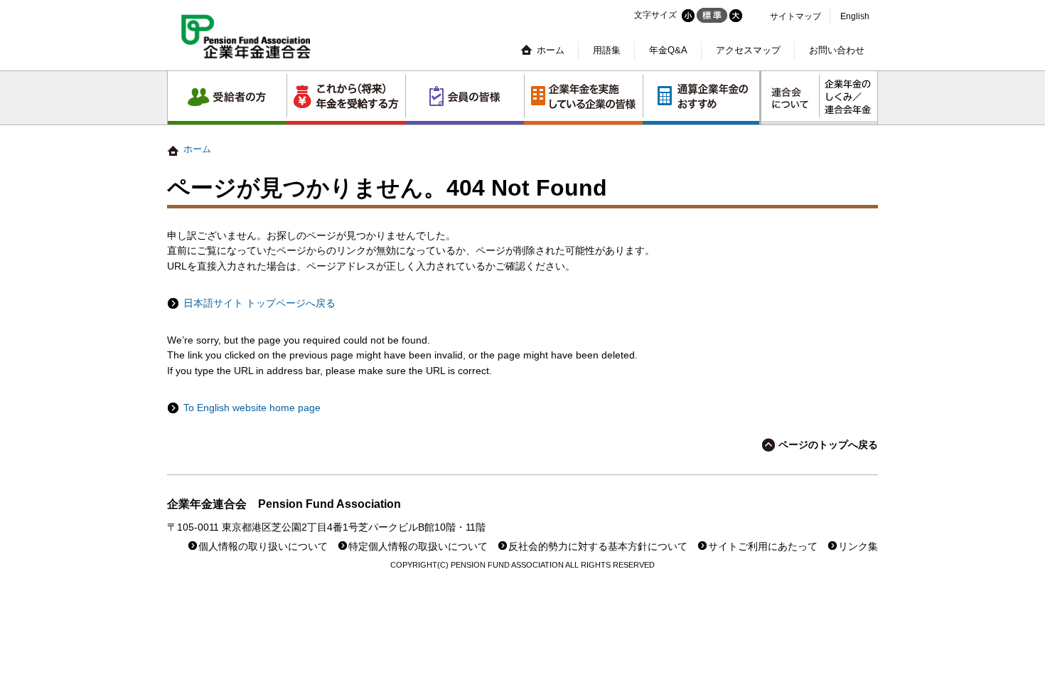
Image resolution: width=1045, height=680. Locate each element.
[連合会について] (790, 97)
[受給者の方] (227, 97)
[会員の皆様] (464, 97)
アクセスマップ (748, 50)
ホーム (550, 50)
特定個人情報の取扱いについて (418, 546)
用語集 (607, 50)
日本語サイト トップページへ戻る (259, 303)
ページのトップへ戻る (828, 445)
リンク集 (858, 546)
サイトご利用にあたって (763, 546)
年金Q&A (668, 50)
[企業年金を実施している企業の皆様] (583, 97)
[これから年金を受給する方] (345, 97)
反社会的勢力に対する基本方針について (597, 546)
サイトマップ (795, 16)
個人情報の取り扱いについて (263, 546)
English (854, 16)
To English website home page (252, 408)
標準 (712, 15)
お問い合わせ (836, 50)
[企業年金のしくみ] (848, 97)
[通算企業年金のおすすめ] (701, 97)
